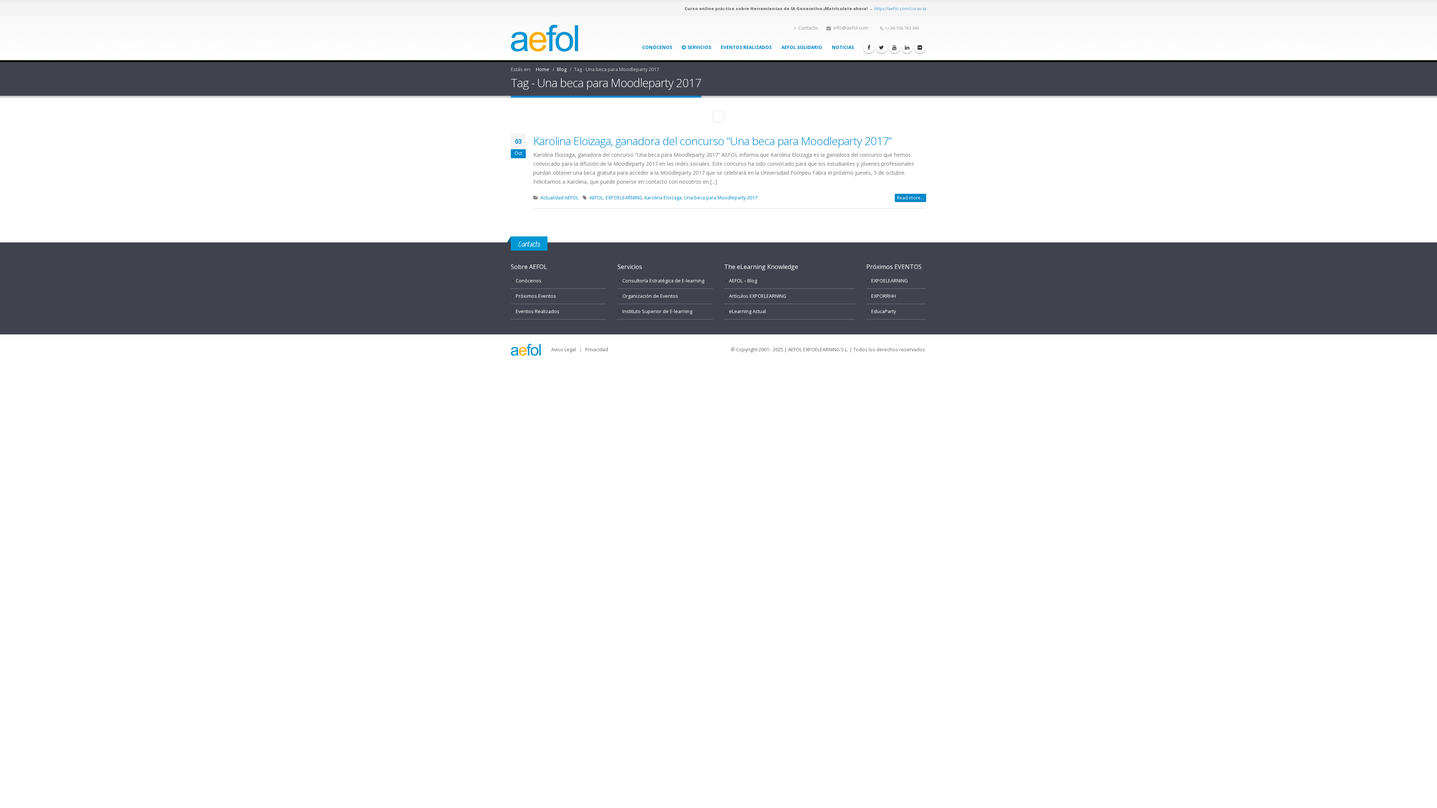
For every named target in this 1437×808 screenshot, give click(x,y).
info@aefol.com (850, 28)
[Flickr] (919, 47)
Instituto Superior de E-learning (657, 311)
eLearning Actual (747, 311)
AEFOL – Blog (743, 281)
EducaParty (883, 311)
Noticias (843, 47)
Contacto (808, 28)
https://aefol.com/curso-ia (900, 8)
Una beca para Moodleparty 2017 (720, 198)
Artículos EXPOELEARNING (757, 296)
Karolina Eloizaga (663, 198)
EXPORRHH (883, 296)
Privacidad (596, 349)
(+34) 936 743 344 (902, 28)
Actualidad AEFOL (559, 198)
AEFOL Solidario (801, 47)
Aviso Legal (563, 349)
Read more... (910, 198)
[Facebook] (869, 47)
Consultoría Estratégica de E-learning (663, 281)
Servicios (699, 47)
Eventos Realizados (746, 47)
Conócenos (657, 47)
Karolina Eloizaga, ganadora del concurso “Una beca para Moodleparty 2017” (712, 141)
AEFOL (596, 198)
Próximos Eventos (536, 296)
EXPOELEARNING (623, 198)
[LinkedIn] (907, 47)
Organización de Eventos (650, 296)
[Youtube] (894, 47)
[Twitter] (881, 47)
